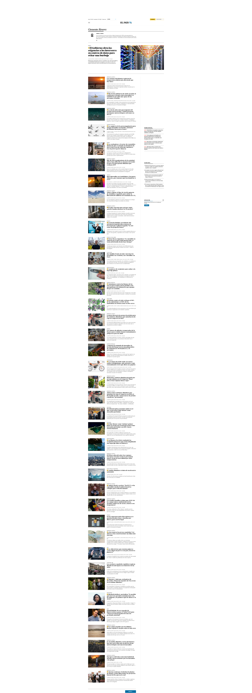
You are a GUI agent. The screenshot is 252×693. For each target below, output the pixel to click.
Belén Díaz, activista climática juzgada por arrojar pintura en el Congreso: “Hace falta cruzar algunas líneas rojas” (121, 379)
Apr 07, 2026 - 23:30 (121, 584)
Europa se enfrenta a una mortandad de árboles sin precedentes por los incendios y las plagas (121, 658)
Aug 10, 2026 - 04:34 (121, 167)
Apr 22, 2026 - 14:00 (121, 507)
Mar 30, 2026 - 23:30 (121, 601)
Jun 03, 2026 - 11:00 (121, 335)
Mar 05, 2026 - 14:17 (118, 662)
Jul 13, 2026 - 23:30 (121, 211)
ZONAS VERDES (109, 298)
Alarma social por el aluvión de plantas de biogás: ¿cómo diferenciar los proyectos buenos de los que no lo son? (121, 673)
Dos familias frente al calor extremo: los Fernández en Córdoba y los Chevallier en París (121, 255)
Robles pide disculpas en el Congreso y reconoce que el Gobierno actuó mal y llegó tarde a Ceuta (154, 180)
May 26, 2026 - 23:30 (127, 367)
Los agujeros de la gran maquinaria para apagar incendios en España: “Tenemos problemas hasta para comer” (121, 128)
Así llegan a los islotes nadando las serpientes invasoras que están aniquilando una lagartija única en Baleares (121, 442)
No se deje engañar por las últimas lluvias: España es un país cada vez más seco (121, 627)
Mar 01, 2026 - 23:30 (121, 677)
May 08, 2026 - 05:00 (121, 462)
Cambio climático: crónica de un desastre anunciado (121, 471)
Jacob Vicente (123, 537)
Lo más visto (147, 162)
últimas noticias (148, 127)
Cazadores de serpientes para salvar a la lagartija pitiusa (121, 270)
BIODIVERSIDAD (109, 592)
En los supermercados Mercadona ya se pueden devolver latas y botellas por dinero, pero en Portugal (120, 518)
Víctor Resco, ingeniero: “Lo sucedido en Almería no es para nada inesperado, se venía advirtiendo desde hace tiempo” (121, 240)
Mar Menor (109, 407)
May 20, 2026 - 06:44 (121, 414)
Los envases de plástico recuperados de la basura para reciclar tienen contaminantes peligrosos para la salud (121, 332)
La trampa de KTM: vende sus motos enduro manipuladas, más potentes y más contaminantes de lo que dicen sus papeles (121, 363)
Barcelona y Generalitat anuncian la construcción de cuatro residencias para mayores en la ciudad (153, 143)
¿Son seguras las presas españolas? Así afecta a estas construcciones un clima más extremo (121, 534)
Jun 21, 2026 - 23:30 (121, 291)
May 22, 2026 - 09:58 (121, 383)
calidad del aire (110, 562)
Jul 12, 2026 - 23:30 (121, 229)
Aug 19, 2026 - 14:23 (131, 100)
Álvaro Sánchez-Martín (126, 131)
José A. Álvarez (117, 305)
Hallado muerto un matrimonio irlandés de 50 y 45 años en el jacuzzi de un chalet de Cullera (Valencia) (154, 176)
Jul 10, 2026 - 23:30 (121, 244)
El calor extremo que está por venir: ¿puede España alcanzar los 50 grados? (120, 208)
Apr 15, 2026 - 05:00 (121, 569)
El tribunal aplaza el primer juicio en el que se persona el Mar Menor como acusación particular (120, 410)
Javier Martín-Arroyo (118, 522)
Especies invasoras (110, 267)
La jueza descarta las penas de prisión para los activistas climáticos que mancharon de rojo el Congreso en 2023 (121, 317)
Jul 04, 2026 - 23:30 (129, 259)
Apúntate (147, 205)
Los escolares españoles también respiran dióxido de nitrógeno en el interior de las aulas (121, 566)
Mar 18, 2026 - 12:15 (121, 617)
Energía (89, 45)
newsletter (147, 200)
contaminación (110, 360)
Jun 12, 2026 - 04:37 (121, 320)
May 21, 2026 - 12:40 (121, 399)
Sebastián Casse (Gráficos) (119, 100)
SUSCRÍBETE (153, 19)
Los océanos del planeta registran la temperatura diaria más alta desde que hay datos (120, 80)
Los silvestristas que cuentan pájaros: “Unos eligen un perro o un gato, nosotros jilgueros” (121, 551)
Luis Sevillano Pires (117, 131)
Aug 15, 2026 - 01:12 (121, 151)
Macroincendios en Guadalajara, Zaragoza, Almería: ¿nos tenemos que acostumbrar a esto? (121, 178)
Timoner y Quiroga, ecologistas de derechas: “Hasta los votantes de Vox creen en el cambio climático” (121, 581)
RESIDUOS (108, 221)
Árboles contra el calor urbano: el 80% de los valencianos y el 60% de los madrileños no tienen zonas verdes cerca (120, 302)
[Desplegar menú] (89, 23)
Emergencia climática (111, 77)
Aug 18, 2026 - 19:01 (121, 116)
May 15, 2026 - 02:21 (121, 445)
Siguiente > (130, 691)
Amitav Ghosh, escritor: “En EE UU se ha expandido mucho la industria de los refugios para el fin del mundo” (121, 487)
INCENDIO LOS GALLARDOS (111, 237)
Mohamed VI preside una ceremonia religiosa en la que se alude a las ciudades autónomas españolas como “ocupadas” (154, 166)
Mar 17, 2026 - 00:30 (121, 630)
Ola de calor (109, 252)
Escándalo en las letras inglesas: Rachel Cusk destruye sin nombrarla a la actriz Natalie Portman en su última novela (154, 171)
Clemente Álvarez (97, 29)
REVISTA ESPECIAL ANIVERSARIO (112, 468)
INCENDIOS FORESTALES (111, 124)
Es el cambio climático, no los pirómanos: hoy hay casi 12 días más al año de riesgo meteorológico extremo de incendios (120, 643)
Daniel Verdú (116, 259)
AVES (108, 547)
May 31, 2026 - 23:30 (121, 352)
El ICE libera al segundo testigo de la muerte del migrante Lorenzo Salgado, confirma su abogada (153, 131)
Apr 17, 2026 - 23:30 (128, 554)
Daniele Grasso (123, 305)
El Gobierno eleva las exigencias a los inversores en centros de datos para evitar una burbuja (102, 51)
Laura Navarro (117, 537)
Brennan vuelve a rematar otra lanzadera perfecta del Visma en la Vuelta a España (153, 148)
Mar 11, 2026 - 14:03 (121, 647)
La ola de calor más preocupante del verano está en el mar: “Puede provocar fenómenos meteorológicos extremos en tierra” (120, 112)
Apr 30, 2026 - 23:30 (118, 474)
